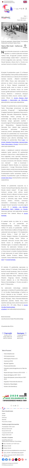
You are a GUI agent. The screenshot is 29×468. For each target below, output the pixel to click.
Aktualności (24, 18)
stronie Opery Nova (6, 177)
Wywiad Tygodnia (9, 363)
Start (25, 16)
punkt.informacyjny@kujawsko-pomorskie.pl (15, 450)
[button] (14, 398)
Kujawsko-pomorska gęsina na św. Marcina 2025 (15, 369)
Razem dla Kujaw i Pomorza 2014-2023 (14, 372)
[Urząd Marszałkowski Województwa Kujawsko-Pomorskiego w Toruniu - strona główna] (7, 8)
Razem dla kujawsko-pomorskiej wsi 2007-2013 (15, 378)
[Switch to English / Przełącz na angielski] (25, 1)
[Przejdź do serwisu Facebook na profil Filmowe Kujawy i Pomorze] (9, 459)
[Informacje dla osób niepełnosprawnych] (22, 8)
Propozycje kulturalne (10, 366)
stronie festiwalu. (11, 259)
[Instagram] (13, 459)
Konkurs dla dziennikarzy (10, 386)
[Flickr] (25, 459)
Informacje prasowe (9, 356)
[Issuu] (22, 459)
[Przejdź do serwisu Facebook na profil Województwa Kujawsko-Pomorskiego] (3, 459)
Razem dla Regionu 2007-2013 (12, 375)
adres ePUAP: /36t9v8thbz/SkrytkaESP (14, 452)
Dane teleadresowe (9, 353)
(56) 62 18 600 (7, 446)
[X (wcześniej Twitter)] (16, 459)
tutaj (23, 140)
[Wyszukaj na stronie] (15, 9)
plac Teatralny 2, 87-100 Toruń (11, 443)
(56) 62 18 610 (7, 448)
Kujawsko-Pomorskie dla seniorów (13, 381)
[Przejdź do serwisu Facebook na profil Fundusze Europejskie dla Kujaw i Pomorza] (6, 459)
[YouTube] (19, 459)
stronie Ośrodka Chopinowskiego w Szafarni (14, 307)
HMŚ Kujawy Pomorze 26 (10, 358)
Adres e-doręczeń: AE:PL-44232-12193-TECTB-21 (14, 455)
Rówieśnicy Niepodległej (10, 384)
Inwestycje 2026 (8, 361)
